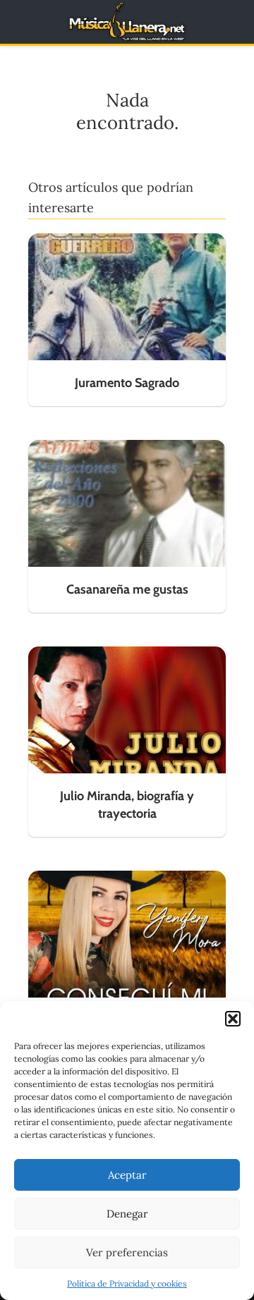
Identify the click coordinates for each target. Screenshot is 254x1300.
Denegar (127, 1213)
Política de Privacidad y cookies (127, 1283)
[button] (233, 1019)
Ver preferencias (127, 1252)
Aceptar (127, 1175)
